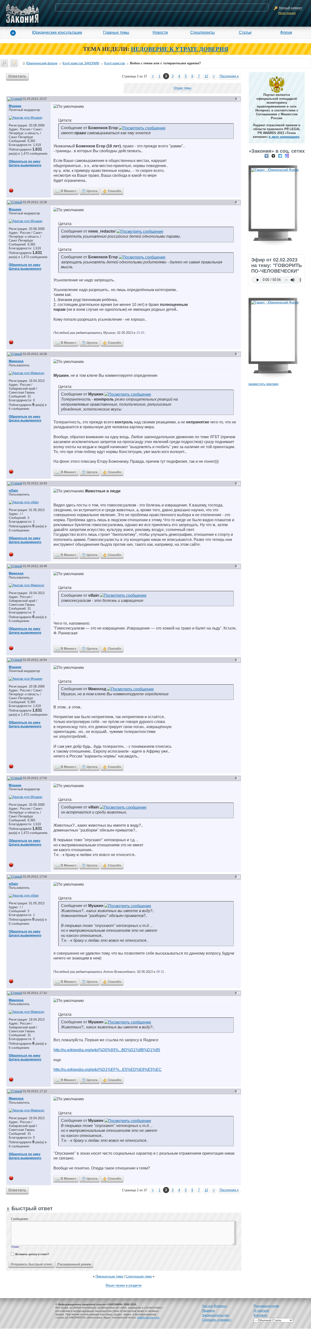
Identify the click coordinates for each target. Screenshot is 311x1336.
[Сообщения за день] (14, 63)
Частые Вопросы (214, 1306)
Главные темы (116, 32)
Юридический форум (41, 63)
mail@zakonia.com (148, 1317)
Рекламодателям (266, 1306)
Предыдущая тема (109, 1276)
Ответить (17, 76)
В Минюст (68, 191)
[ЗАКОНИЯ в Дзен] (273, 156)
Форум (286, 32)
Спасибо (114, 191)
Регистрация (287, 13)
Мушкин (15, 106)
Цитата (92, 191)
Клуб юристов (114, 63)
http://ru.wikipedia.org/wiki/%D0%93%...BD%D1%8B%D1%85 (106, 1050)
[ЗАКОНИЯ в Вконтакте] (266, 156)
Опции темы (182, 88)
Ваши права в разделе (124, 1285)
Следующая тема (139, 1276)
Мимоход (16, 361)
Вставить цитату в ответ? (32, 1254)
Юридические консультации (57, 32)
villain (13, 490)
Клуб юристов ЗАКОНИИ (80, 63)
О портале (261, 1310)
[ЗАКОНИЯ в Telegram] (280, 156)
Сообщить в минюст (217, 1320)
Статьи (245, 32)
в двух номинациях (284, 137)
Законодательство (215, 1315)
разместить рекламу (264, 384)
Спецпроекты (202, 32)
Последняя (229, 76)
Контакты (260, 1315)
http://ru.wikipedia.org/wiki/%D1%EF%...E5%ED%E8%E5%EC (107, 1069)
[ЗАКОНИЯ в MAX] (287, 156)
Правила (208, 1310)
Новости (160, 32)
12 (206, 76)
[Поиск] (4, 63)
